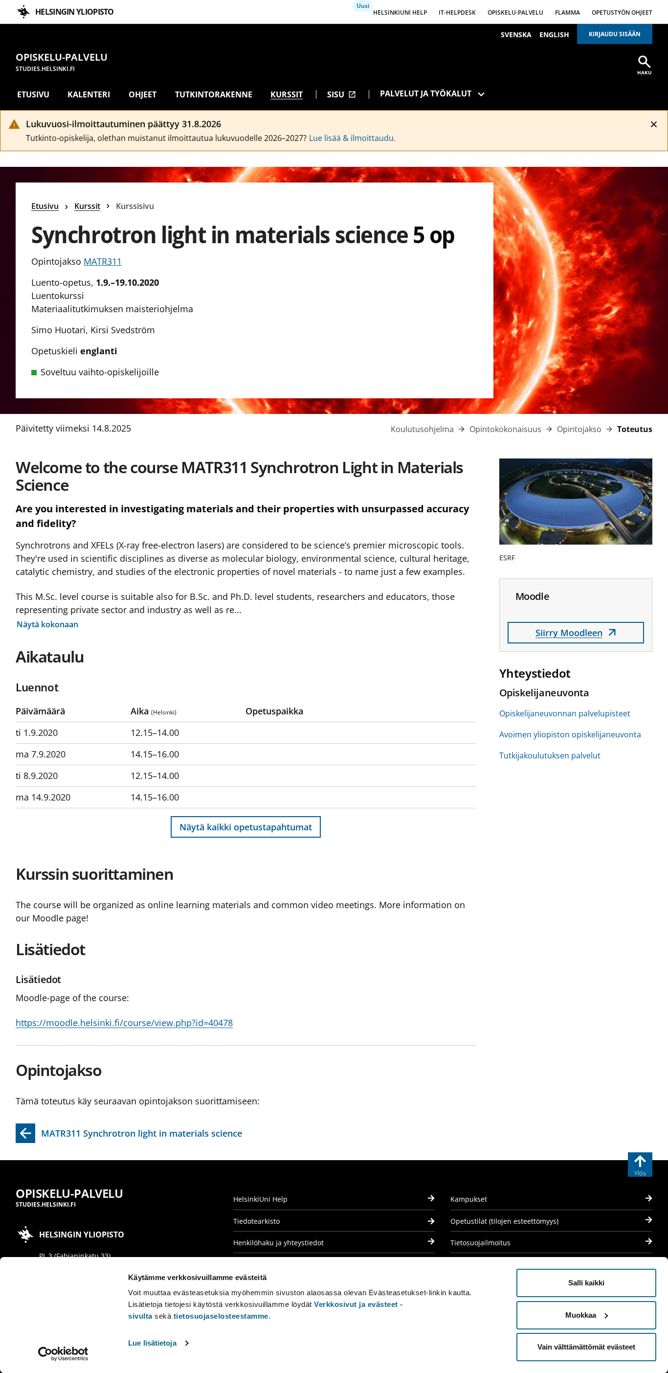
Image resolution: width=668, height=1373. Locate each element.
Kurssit (286, 94)
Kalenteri (88, 94)
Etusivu (33, 94)
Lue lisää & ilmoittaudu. (352, 138)
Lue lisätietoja (152, 1343)
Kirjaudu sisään (615, 34)
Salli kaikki (586, 1283)
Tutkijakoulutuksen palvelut (550, 755)
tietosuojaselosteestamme (221, 1316)
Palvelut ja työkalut (425, 93)
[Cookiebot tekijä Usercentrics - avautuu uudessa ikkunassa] (63, 1354)
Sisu (341, 94)
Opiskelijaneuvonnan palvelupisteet (564, 713)
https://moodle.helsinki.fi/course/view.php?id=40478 (124, 1023)
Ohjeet (142, 94)
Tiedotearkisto (256, 1221)
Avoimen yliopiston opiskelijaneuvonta (570, 734)
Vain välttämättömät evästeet (586, 1347)
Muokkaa (580, 1315)
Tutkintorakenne (213, 94)
